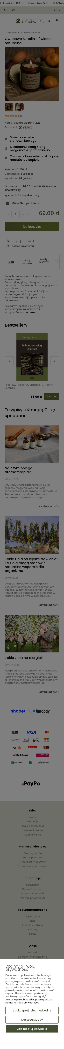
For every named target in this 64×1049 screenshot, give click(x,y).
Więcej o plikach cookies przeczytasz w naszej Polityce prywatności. (28, 1001)
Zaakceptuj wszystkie (32, 1029)
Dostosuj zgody (32, 1020)
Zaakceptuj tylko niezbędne (32, 1010)
